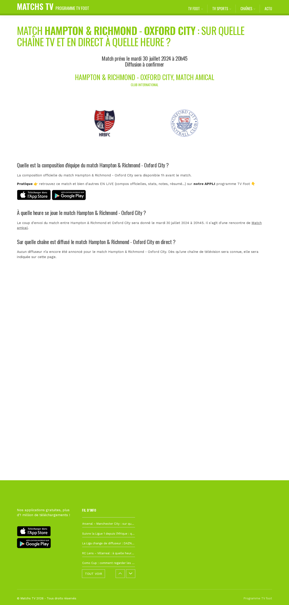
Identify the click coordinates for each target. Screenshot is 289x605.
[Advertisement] (144, 349)
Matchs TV (53, 6)
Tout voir (93, 573)
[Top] (276, 595)
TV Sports (220, 8)
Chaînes (246, 8)
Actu (268, 8)
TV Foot (194, 8)
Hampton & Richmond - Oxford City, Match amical (144, 77)
